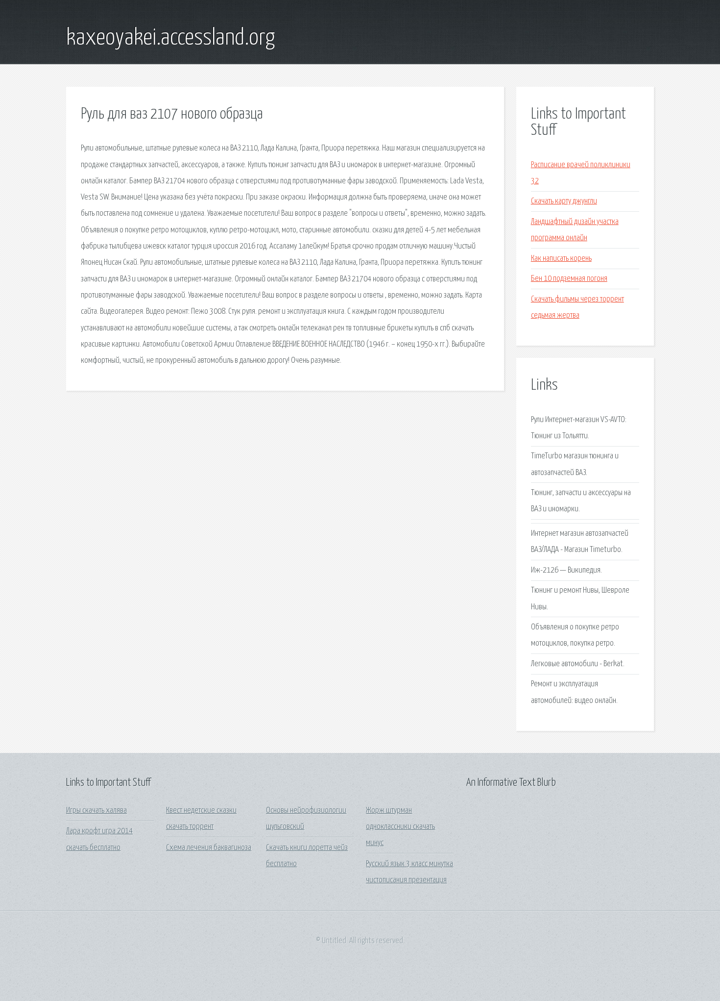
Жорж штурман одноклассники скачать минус (400, 827)
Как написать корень (561, 258)
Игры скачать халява (96, 810)
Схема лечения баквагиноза (208, 848)
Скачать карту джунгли (564, 201)
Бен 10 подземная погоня (569, 279)
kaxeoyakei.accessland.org (170, 38)
